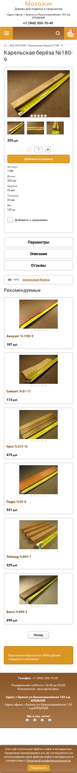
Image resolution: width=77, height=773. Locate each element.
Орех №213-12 (17, 446)
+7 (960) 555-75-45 (38, 23)
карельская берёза (36, 279)
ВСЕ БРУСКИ (18, 45)
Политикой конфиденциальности (48, 760)
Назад (38, 635)
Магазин (38, 4)
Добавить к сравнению (30, 220)
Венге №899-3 (16, 612)
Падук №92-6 (16, 502)
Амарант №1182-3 (19, 336)
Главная (6, 45)
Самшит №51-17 (18, 391)
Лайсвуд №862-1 (18, 557)
